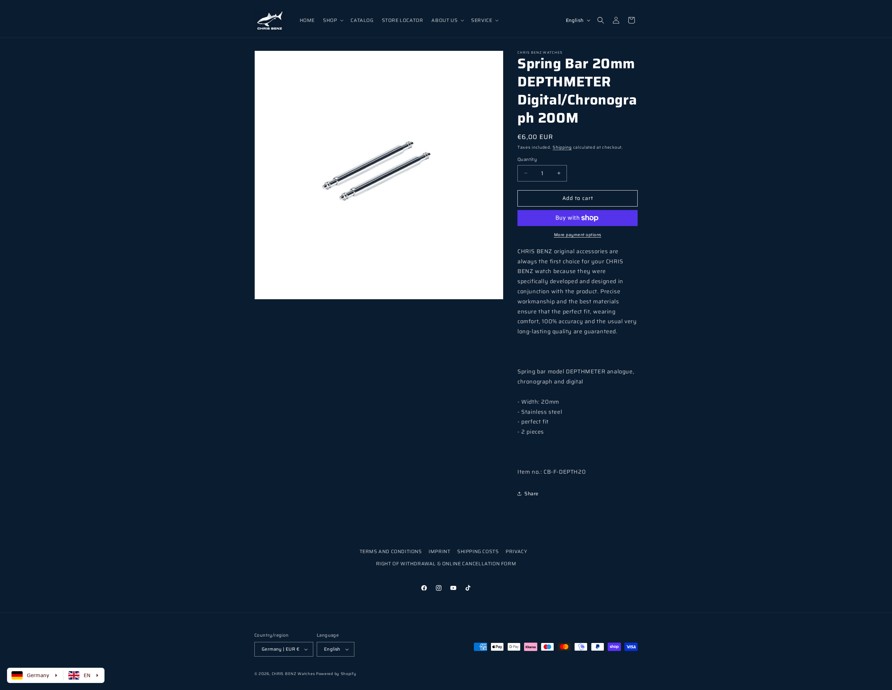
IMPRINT (439, 551)
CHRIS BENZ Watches (293, 674)
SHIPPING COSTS (478, 551)
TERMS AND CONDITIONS (391, 551)
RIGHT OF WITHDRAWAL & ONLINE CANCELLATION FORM (446, 564)
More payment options (577, 235)
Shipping (562, 147)
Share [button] (531, 493)
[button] (332, 20)
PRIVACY (516, 551)
